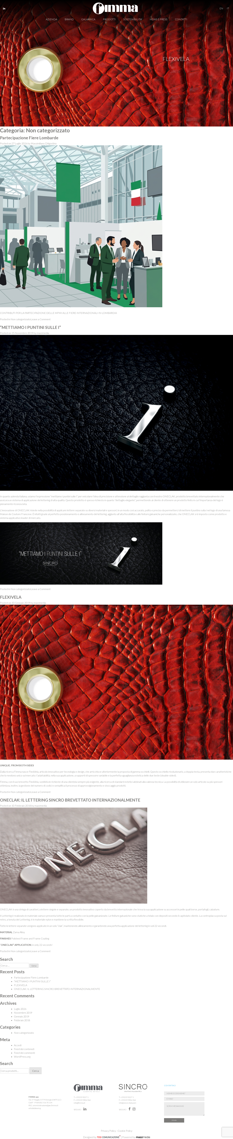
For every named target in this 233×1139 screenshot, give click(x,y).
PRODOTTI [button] (109, 19)
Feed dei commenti (24, 1052)
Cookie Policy (125, 1130)
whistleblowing (35, 1108)
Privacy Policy (108, 1130)
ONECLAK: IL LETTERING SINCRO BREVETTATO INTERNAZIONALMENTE (70, 800)
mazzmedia (43, 332)
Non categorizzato (21, 319)
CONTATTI (181, 19)
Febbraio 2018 (22, 1020)
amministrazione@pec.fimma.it (45, 1105)
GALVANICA (88, 19)
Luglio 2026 (20, 1008)
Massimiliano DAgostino (44, 143)
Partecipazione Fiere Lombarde (29, 137)
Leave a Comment (41, 319)
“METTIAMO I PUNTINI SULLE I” (30, 327)
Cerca (35, 1070)
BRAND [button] (69, 19)
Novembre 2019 (23, 1012)
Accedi (17, 1045)
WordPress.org (22, 1056)
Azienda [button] (51, 19)
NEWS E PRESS (158, 19)
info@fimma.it (79, 1103)
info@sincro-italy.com (127, 1103)
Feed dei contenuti (24, 1048)
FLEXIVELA (10, 597)
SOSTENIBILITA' (132, 19)
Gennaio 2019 (21, 1016)
